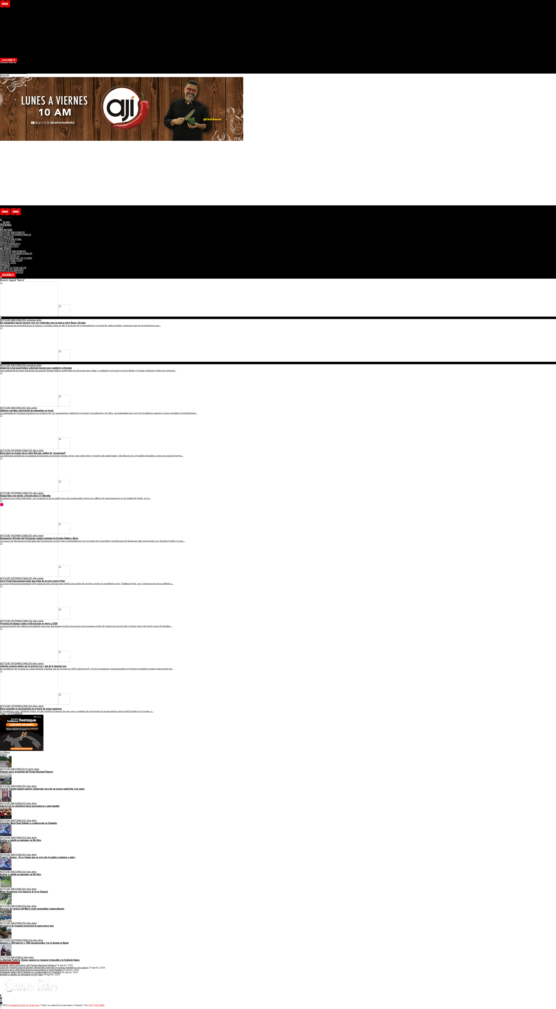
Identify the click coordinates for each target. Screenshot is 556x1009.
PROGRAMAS (7, 11)
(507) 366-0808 (96, 1005)
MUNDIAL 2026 (8, 48)
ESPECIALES (6, 51)
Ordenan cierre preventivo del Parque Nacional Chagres (28, 965)
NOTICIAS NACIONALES (12, 18)
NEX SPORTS (7, 34)
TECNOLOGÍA (7, 23)
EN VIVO (6, 9)
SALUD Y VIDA (7, 27)
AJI (1, 13)
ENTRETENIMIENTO (10, 30)
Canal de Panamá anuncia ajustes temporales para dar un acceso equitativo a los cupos (44, 967)
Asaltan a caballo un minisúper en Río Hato (21, 974)
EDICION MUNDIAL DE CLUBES (16, 44)
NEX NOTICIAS (7, 16)
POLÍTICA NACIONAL (11, 25)
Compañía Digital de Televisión (24, 1005)
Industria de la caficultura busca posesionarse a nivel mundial (31, 970)
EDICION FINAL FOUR (11, 46)
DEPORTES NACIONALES (13, 37)
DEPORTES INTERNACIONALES (16, 39)
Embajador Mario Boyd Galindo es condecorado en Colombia (30, 972)
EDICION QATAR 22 (10, 41)
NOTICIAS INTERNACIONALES (15, 20)
